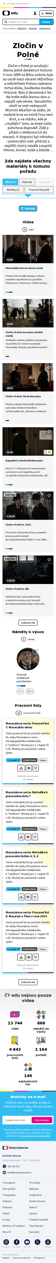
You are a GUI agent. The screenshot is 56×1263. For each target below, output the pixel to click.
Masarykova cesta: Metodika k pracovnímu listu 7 (27, 794)
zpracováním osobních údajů (35, 1135)
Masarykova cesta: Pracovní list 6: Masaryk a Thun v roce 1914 (27, 914)
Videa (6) (27, 182)
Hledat (46, 21)
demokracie (44, 28)
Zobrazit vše (28, 622)
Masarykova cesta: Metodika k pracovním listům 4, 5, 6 (27, 854)
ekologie (33, 28)
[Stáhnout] (21, 768)
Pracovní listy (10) (39, 189)
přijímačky (22, 28)
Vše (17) (10, 182)
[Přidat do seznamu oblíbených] (49, 239)
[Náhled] (29, 768)
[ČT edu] (10, 14)
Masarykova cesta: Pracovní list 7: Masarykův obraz (27, 725)
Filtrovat (30, 208)
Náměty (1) (13, 189)
